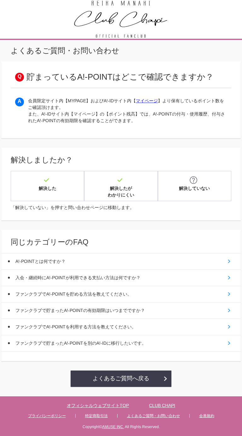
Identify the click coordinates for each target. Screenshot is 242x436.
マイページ (147, 100)
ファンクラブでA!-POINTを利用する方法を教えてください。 (75, 326)
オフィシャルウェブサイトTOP (98, 405)
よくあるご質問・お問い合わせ (153, 416)
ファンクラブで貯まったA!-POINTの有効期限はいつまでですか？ (80, 310)
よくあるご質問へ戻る (121, 378)
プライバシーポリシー (47, 416)
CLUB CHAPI (162, 405)
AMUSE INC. (113, 427)
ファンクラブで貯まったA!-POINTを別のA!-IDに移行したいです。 (80, 343)
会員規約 (206, 416)
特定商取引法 (96, 416)
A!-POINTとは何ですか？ (40, 261)
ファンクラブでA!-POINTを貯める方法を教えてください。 (73, 294)
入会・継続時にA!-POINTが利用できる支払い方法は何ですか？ (78, 277)
